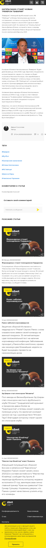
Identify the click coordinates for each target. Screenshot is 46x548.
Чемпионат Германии (11, 178)
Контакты (5, 522)
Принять (16, 544)
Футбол (6, 156)
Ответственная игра (35, 516)
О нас (4, 516)
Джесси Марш (8, 174)
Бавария (6, 152)
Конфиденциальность (10, 511)
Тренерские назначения (12, 161)
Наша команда (32, 511)
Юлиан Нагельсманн (11, 165)
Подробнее (10, 538)
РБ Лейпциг (7, 169)
